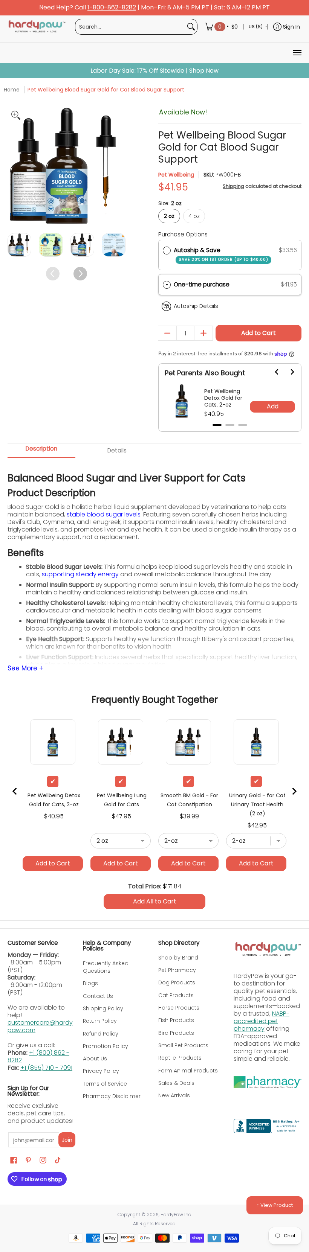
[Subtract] (167, 333)
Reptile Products (180, 1058)
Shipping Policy (103, 1008)
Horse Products (178, 1007)
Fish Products (176, 1020)
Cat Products (176, 995)
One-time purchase (201, 284)
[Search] (191, 26)
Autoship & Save (221, 254)
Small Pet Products (183, 1045)
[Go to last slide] (272, 371)
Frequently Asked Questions (105, 967)
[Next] (119, 165)
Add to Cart (258, 333)
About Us (95, 1058)
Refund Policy (100, 1033)
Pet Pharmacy (177, 970)
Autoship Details (196, 306)
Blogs (90, 983)
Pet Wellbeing (176, 174)
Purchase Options (183, 234)
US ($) (256, 26)
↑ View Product (275, 1205)
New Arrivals (174, 1095)
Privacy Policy (101, 1071)
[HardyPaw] (36, 26)
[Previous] (14, 165)
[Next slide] (287, 371)
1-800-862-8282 (111, 8)
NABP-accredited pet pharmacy (261, 1021)
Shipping (233, 186)
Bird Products (176, 1033)
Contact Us (98, 996)
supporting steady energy (80, 574)
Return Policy (100, 1021)
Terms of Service (105, 1084)
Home (12, 89)
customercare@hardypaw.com (40, 1026)
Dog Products (176, 982)
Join (67, 1140)
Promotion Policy (105, 1046)
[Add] (203, 333)
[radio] (167, 250)
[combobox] (130, 26)
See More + (25, 668)
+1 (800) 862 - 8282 (38, 1056)
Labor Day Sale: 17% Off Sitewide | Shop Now (154, 71)
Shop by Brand (178, 957)
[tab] (217, 425)
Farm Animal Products (188, 1070)
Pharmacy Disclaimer (112, 1096)
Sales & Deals (176, 1083)
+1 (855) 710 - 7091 (46, 1067)
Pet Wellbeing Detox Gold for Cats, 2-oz (223, 398)
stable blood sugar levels (104, 514)
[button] (229, 284)
